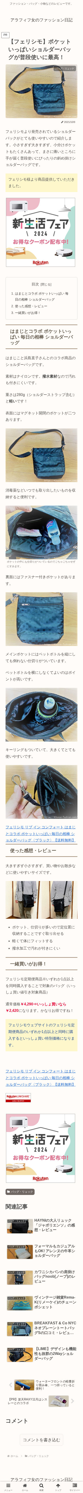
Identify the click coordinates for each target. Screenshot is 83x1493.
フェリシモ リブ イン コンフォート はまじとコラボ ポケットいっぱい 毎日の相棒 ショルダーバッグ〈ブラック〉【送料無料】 (41, 833)
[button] (72, 913)
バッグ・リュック (22, 1191)
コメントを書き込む (41, 1440)
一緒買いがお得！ (28, 313)
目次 (35, 284)
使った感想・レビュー (31, 306)
